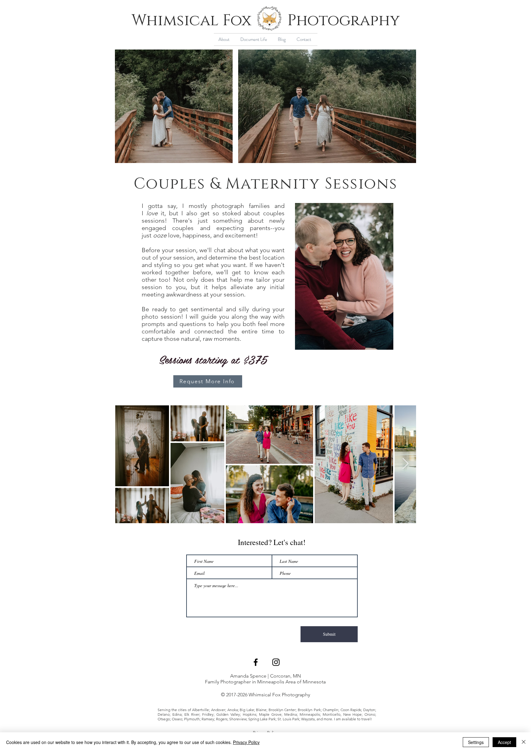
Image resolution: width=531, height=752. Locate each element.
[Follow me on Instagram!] (276, 662)
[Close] (523, 742)
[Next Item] (405, 464)
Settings (476, 742)
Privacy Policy (246, 742)
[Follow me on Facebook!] (256, 662)
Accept (504, 742)
